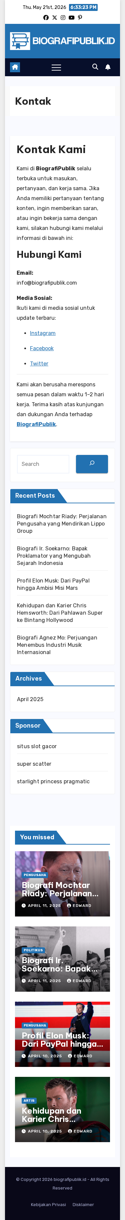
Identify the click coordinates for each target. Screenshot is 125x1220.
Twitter (39, 363)
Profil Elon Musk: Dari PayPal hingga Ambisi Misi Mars (59, 1043)
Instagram (43, 333)
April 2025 (30, 699)
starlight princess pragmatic (53, 781)
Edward (82, 905)
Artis (29, 1101)
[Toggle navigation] (56, 67)
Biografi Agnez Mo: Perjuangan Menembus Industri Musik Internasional (57, 645)
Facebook (42, 348)
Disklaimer (83, 1204)
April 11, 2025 (45, 905)
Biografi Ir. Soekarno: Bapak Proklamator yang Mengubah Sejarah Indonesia (54, 555)
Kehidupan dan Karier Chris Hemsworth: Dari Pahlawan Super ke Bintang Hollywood (60, 612)
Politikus (33, 950)
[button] (95, 67)
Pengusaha (35, 875)
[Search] (92, 464)
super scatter (34, 764)
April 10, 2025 (45, 1056)
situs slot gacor (37, 746)
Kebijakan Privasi (48, 1204)
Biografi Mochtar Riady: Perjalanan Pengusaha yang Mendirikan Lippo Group (62, 523)
